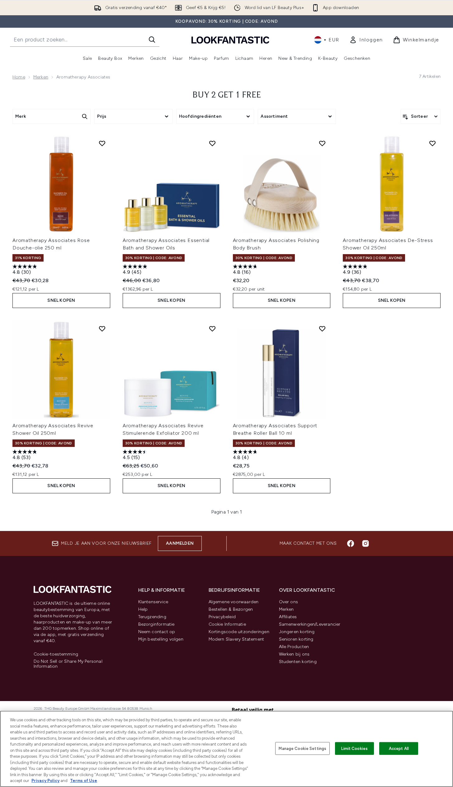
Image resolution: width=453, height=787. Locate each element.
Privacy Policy (45, 780)
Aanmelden (180, 543)
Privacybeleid (222, 616)
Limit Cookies (354, 748)
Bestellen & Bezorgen (231, 609)
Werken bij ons (294, 654)
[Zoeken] (152, 39)
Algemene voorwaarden (234, 601)
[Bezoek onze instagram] (365, 543)
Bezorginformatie (156, 624)
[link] (366, 40)
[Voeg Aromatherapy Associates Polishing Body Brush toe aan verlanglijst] (322, 143)
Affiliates (288, 616)
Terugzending (152, 616)
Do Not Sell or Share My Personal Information (68, 664)
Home (18, 77)
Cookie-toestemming (56, 654)
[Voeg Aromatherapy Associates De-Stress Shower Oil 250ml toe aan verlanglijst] (432, 143)
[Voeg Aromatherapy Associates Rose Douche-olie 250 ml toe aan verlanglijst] (102, 143)
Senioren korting (296, 639)
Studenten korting (298, 661)
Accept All (399, 748)
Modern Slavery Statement (236, 639)
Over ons (288, 601)
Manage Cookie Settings (302, 748)
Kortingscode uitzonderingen (239, 631)
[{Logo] (230, 40)
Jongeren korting (297, 631)
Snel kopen (61, 300)
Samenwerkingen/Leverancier (310, 624)
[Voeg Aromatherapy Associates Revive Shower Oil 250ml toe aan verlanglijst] (102, 328)
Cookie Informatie (227, 624)
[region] (226, 749)
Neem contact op (156, 631)
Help (143, 609)
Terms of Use (83, 780)
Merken (40, 77)
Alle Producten (294, 646)
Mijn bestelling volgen (160, 639)
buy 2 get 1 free (226, 95)
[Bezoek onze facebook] (350, 543)
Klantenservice (153, 601)
